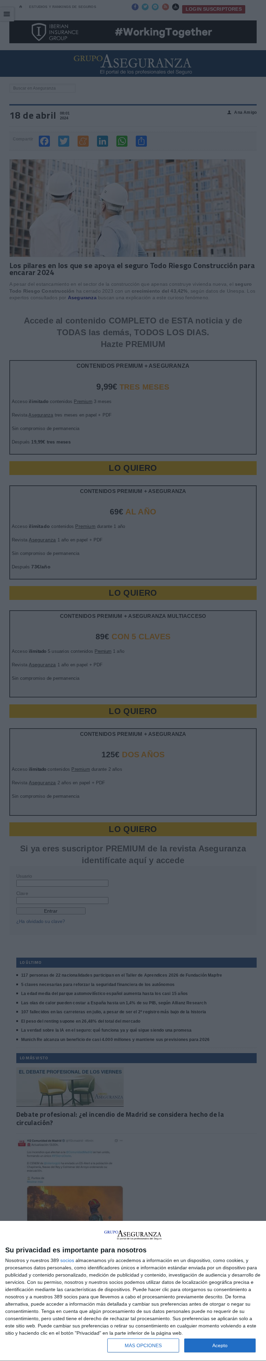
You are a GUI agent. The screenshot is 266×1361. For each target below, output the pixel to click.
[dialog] (133, 1291)
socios (67, 1260)
